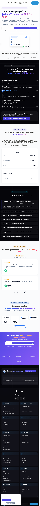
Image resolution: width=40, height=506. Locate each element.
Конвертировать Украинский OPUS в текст (25, 27)
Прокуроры (5, 438)
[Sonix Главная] (1, 3)
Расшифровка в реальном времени (8, 413)
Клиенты (4, 489)
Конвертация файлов (21, 3)
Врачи (23, 438)
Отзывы (4, 491)
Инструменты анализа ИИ (26, 406)
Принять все (6, 500)
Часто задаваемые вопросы (26, 473)
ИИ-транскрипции (25, 394)
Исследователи (24, 422)
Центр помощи (24, 471)
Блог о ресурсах (5, 478)
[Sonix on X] (18, 398)
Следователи (5, 447)
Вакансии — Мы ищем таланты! (27, 489)
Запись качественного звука (26, 478)
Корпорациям (5, 420)
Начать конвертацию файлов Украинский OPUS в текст (15, 118)
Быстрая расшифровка (6, 409)
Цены (26, 2)
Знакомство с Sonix (6, 476)
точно (33, 394)
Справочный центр (15, 371)
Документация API (6, 458)
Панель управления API (7, 460)
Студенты (23, 427)
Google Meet (24, 460)
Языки (4, 471)
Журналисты (24, 420)
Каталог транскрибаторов (7, 480)
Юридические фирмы (6, 442)
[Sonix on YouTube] (24, 398)
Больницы (23, 440)
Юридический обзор (6, 435)
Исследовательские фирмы (7, 426)
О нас (23, 487)
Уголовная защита (6, 440)
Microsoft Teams (24, 458)
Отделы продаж (5, 427)
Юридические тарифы (6, 449)
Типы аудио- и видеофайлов (7, 473)
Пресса (23, 491)
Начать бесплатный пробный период (23, 343)
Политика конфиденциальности (10, 502)
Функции (4, 406)
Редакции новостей (6, 424)
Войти (29, 1)
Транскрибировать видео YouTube (27, 411)
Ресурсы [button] (15, 2)
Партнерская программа (7, 462)
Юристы (4, 444)
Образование (5, 422)
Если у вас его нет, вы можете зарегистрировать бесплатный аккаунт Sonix (17, 81)
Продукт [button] (4, 2)
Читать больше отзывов (19, 292)
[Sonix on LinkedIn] (21, 398)
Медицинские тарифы (25, 442)
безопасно (19, 395)
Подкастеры (24, 424)
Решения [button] (10, 2)
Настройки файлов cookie (11, 503)
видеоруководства (14, 372)
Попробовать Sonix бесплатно (35, 2)
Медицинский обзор (25, 435)
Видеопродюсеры (24, 426)
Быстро (30, 394)
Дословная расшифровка (7, 411)
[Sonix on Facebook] (15, 398)
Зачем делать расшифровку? (26, 476)
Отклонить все (15, 500)
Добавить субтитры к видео (26, 409)
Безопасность (24, 494)
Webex (23, 462)
